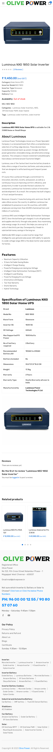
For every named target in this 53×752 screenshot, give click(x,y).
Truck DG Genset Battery (37, 702)
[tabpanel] (13, 523)
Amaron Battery (9, 678)
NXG (36, 108)
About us (6, 637)
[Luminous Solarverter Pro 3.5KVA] (39, 517)
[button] (49, 3)
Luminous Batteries (24, 676)
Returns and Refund (11, 633)
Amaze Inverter (23, 665)
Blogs (4, 641)
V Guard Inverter (39, 665)
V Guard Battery (40, 681)
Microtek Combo (24, 689)
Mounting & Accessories (12, 730)
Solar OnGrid (42, 727)
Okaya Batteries (9, 681)
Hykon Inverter (9, 668)
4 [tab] (30, 544)
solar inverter (34, 115)
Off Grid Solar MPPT (9, 727)
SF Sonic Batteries (26, 678)
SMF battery (19, 702)
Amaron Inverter (42, 663)
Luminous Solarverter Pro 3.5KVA (39, 531)
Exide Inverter (8, 665)
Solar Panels (8, 733)
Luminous (30, 309)
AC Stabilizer (7, 709)
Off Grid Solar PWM (10, 111)
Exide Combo (8, 692)
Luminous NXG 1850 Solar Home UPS (18, 127)
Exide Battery (7, 676)
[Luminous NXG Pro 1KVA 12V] (13, 517)
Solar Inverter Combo (33, 730)
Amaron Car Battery (10, 717)
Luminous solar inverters (17, 115)
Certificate (7, 645)
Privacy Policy (8, 629)
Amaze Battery (25, 681)
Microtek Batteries (42, 676)
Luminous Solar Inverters (22, 108)
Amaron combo (22, 692)
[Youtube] (9, 615)
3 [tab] (27, 544)
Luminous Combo (9, 689)
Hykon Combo (8, 694)
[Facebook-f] (3, 615)
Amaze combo (40, 689)
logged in (15, 478)
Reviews (18, 70)
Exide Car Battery (28, 717)
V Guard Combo (38, 692)
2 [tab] (25, 544)
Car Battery (6, 702)
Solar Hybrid (24, 111)
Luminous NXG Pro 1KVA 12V (12, 531)
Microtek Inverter (9, 663)
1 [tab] (22, 544)
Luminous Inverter (25, 663)
